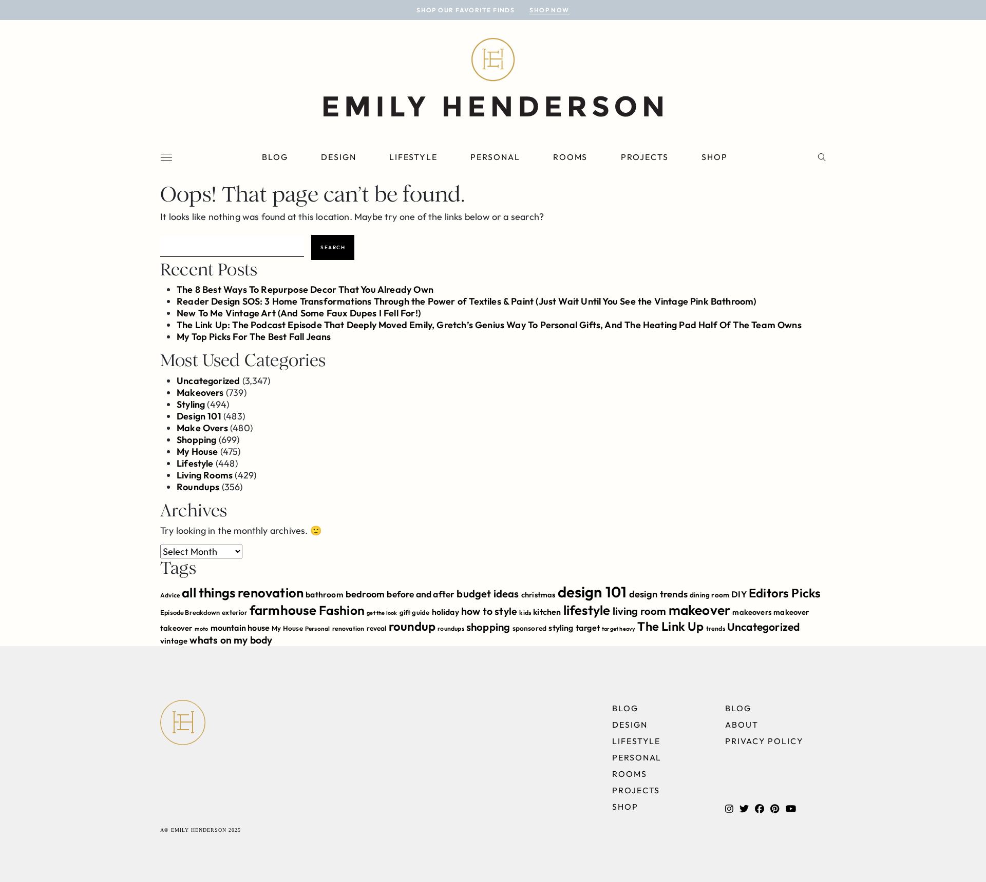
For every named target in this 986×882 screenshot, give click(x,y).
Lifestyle (413, 157)
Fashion (342, 610)
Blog (275, 157)
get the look (382, 612)
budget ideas (488, 593)
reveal (377, 628)
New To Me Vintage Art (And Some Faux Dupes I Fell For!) (299, 313)
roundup (412, 626)
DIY (739, 594)
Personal (495, 157)
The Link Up (670, 626)
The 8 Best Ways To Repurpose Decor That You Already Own (305, 289)
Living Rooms (205, 475)
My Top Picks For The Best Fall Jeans (254, 337)
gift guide (415, 612)
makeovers (751, 612)
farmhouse (283, 610)
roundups (451, 628)
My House (197, 451)
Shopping (196, 440)
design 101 (592, 592)
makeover (699, 610)
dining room (709, 594)
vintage (173, 641)
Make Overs (202, 428)
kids (525, 612)
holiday (445, 612)
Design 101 (199, 416)
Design (338, 157)
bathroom (324, 594)
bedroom (365, 594)
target (588, 628)
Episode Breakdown (190, 612)
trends (715, 628)
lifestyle (587, 610)
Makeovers (200, 392)
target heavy (618, 628)
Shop (714, 157)
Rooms (570, 157)
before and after (420, 594)
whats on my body (230, 640)
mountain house (240, 628)
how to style (489, 611)
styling (560, 628)
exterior (234, 612)
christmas (538, 594)
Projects (645, 157)
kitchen (547, 612)
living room (640, 611)
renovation (348, 628)
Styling (191, 404)
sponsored (530, 628)
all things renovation (243, 592)
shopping (488, 626)
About (742, 724)
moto (201, 628)
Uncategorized (208, 381)
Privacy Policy (764, 741)
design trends (658, 594)
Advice (170, 595)
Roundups (198, 487)
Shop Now (549, 10)
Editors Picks (785, 592)
